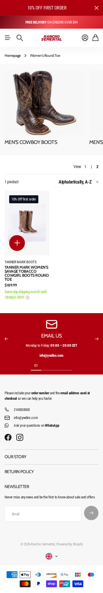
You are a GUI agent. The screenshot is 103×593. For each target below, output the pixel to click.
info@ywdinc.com (26, 418)
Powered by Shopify (69, 544)
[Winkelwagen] (95, 38)
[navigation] (46, 365)
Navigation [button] (8, 38)
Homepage (13, 55)
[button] (6, 339)
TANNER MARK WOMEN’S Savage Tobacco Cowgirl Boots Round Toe (27, 273)
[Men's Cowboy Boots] (45, 103)
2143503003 (22, 409)
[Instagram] (19, 437)
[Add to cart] (17, 243)
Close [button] (96, 8)
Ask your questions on (36, 425)
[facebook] (8, 437)
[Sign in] (85, 38)
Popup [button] (27, 297)
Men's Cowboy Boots (31, 142)
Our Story (16, 456)
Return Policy (19, 471)
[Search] (20, 38)
